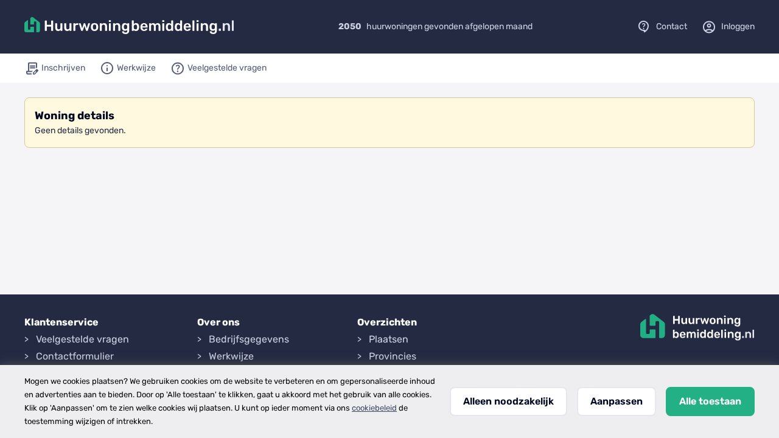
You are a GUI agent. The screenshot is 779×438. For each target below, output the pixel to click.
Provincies (392, 356)
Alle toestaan (710, 401)
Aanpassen (616, 401)
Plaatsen (388, 339)
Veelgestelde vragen (82, 339)
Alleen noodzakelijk (508, 401)
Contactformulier (75, 356)
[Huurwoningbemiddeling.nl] (129, 26)
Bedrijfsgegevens (249, 339)
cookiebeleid (374, 407)
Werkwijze (231, 356)
